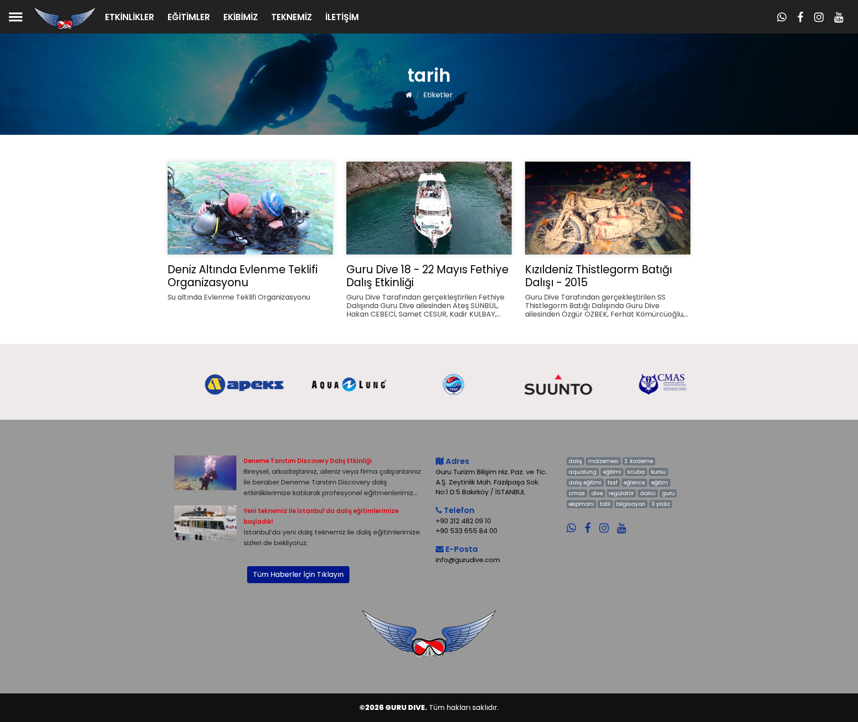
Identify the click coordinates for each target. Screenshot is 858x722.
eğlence (634, 482)
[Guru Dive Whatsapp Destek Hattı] (575, 522)
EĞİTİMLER (189, 17)
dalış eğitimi (584, 482)
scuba (636, 472)
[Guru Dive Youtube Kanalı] (625, 522)
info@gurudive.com (468, 559)
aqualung (582, 472)
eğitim (659, 482)
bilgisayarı (630, 504)
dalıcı (648, 493)
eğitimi (612, 472)
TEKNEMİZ (291, 17)
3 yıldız (661, 504)
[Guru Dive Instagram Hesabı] (607, 522)
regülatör (621, 493)
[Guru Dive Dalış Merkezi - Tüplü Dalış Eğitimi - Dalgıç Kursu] (65, 17)
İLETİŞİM (342, 17)
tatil (605, 504)
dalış (575, 461)
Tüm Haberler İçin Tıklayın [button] (298, 574)
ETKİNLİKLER (129, 17)
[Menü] (15, 16)
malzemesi (603, 461)
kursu (658, 472)
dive (597, 493)
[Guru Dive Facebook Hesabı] (591, 522)
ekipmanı (581, 504)
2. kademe (638, 461)
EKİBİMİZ (240, 17)
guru (668, 493)
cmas (576, 493)
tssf (613, 482)
